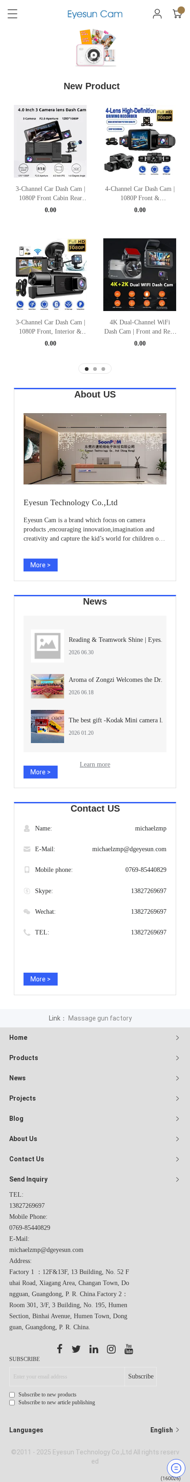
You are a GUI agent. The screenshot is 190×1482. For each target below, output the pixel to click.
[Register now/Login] (157, 13)
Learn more (95, 764)
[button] (82, 58)
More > (40, 565)
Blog (16, 1118)
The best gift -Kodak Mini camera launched (126, 720)
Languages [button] (91, 1430)
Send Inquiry (28, 1179)
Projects (22, 1098)
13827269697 (148, 891)
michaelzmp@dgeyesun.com (129, 849)
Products (23, 1057)
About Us (23, 1138)
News (17, 1078)
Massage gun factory (100, 1018)
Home (18, 1037)
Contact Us (26, 1159)
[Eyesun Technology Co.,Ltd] (95, 449)
